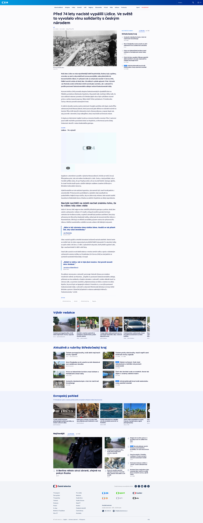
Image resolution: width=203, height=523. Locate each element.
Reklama (78, 495)
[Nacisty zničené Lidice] (85, 48)
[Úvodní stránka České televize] (62, 486)
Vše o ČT (55, 513)
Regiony (91, 7)
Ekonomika (98, 7)
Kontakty (78, 513)
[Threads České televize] (148, 486)
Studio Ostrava (80, 500)
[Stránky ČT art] (119, 498)
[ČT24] (5, 2)
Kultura (117, 7)
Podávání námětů (81, 508)
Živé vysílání (56, 495)
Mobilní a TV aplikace (59, 510)
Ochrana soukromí (73, 519)
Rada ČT (78, 503)
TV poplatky (56, 498)
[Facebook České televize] (139, 486)
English (65, 519)
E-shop (55, 508)
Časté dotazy (79, 510)
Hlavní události (58, 7)
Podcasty (124, 7)
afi (54, 27)
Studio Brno (79, 498)
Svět (85, 7)
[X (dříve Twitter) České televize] (145, 486)
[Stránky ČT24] (105, 493)
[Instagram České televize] (135, 486)
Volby (73, 7)
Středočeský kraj (66, 301)
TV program (56, 493)
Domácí (79, 7)
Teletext (55, 500)
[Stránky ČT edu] (136, 498)
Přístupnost (82, 519)
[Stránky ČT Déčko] (105, 498)
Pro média (79, 493)
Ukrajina (67, 7)
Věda (111, 7)
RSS (149, 519)
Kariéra (78, 505)
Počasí (106, 7)
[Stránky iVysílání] (137, 493)
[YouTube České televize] (142, 486)
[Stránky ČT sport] (120, 493)
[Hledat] (193, 2)
